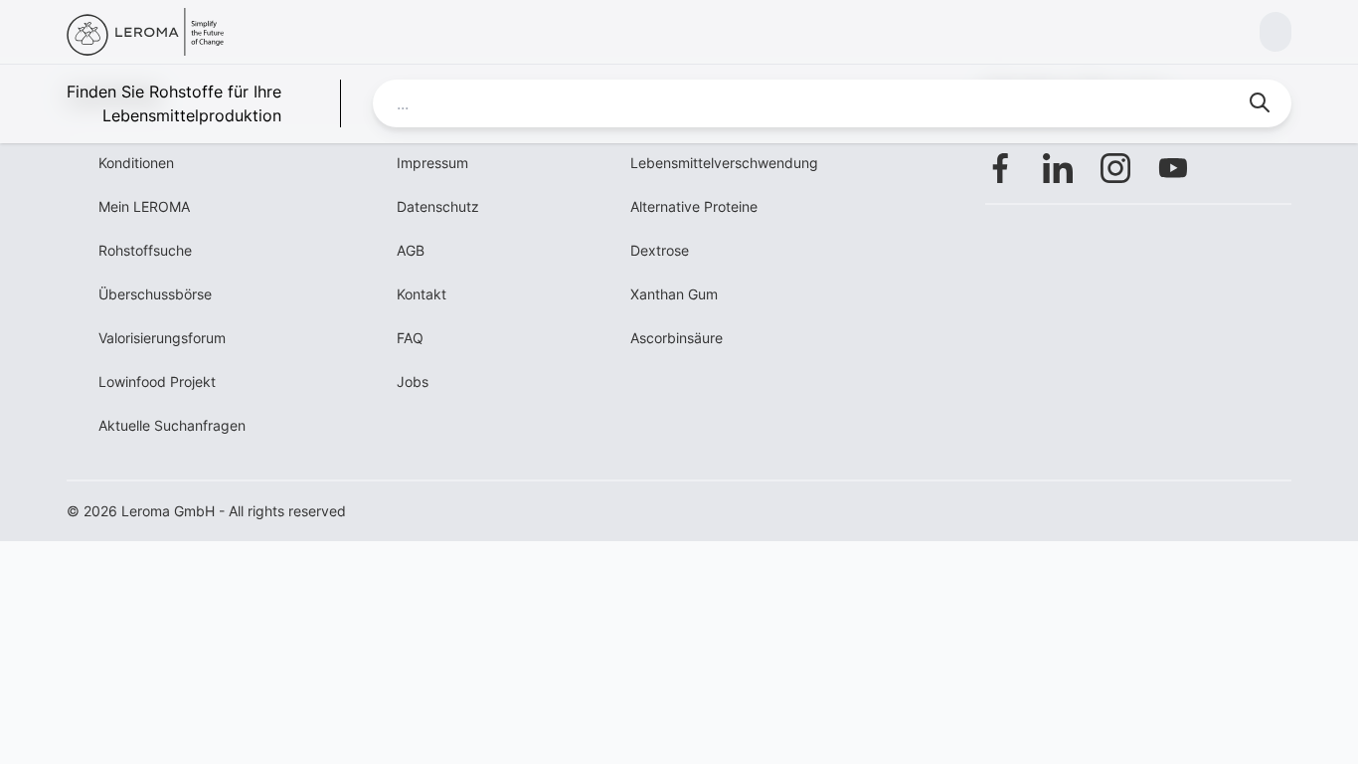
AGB (410, 250)
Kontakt (421, 294)
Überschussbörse (155, 294)
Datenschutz (438, 206)
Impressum (432, 162)
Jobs (412, 381)
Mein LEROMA (144, 206)
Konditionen (136, 162)
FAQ (410, 337)
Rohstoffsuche (145, 250)
